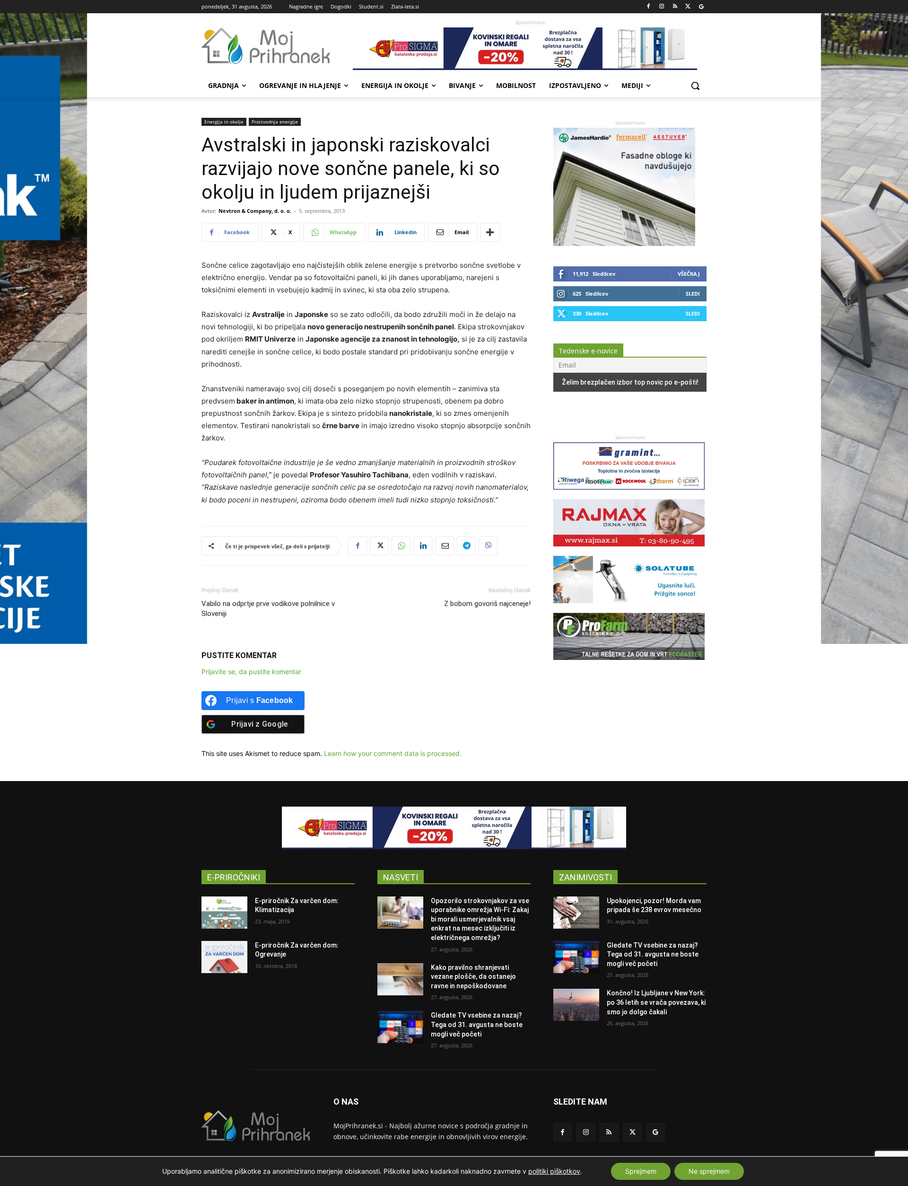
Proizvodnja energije (275, 121)
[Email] (444, 545)
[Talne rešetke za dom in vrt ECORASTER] (629, 664)
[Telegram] (466, 545)
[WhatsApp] (401, 545)
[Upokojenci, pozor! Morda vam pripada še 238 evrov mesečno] (576, 912)
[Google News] (701, 6)
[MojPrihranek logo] (277, 45)
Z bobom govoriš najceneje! (487, 603)
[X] (687, 6)
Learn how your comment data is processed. (393, 753)
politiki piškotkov (554, 1171)
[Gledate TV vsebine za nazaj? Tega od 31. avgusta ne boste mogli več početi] (400, 1027)
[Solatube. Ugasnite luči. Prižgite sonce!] (629, 607)
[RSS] (675, 6)
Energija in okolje (224, 121)
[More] (490, 232)
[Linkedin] (422, 545)
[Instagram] (661, 6)
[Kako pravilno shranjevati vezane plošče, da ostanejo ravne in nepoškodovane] (400, 979)
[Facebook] (648, 6)
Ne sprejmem (709, 1171)
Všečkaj (689, 273)
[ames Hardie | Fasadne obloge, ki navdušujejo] (624, 243)
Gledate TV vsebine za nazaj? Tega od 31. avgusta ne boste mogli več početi (477, 1024)
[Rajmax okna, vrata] (629, 550)
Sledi (693, 293)
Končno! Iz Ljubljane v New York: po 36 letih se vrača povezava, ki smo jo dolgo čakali (656, 1002)
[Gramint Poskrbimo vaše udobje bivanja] (629, 494)
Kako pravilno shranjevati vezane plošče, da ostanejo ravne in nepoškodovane (473, 977)
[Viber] (488, 545)
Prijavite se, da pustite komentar (251, 672)
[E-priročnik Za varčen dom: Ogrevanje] (224, 957)
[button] (695, 85)
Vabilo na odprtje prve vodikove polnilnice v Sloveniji (268, 608)
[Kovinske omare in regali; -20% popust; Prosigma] (530, 48)
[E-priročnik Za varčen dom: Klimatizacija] (224, 912)
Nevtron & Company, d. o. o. (254, 210)
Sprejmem (640, 1171)
